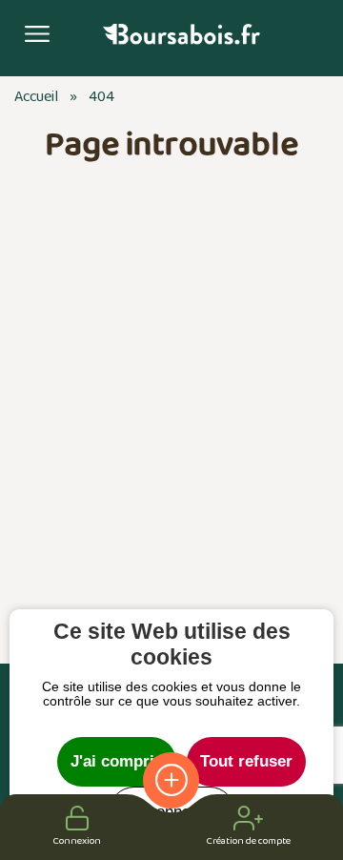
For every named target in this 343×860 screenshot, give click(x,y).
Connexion (76, 841)
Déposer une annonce (171, 780)
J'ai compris (117, 761)
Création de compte (248, 841)
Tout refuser (246, 761)
